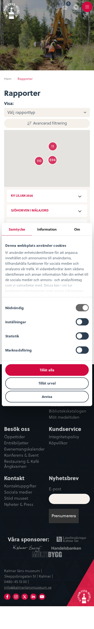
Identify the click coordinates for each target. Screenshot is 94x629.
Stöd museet (16, 498)
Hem (7, 78)
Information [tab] (47, 229)
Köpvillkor (58, 443)
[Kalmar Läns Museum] (11, 10)
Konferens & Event (21, 455)
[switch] (82, 321)
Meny (87, 9)
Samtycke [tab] (17, 229)
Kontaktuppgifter (20, 486)
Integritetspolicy (64, 437)
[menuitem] (65, 6)
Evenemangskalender (24, 449)
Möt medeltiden (64, 417)
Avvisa (47, 396)
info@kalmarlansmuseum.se (28, 587)
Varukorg (69, 4)
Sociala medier (18, 492)
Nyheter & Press (18, 504)
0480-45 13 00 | (16, 581)
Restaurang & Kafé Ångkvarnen (21, 464)
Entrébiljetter (16, 443)
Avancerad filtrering (50, 123)
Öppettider (14, 437)
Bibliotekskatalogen (67, 411)
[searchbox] (50, 112)
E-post (55, 489)
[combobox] (47, 112)
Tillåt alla (47, 369)
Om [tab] (77, 229)
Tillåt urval (47, 383)
